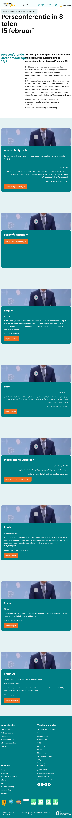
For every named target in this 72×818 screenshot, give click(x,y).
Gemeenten (42, 739)
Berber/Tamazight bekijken (16, 241)
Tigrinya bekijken (11, 700)
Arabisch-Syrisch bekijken (15, 186)
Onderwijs (41, 749)
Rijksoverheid (42, 753)
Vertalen (4, 746)
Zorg (39, 759)
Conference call (7, 739)
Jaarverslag (6, 790)
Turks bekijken (10, 626)
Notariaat (41, 746)
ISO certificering (7, 786)
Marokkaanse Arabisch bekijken (17, 479)
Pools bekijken (10, 555)
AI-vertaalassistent (8, 743)
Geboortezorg (42, 736)
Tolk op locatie (7, 733)
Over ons (4, 770)
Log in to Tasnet (46, 5)
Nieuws (4, 793)
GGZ (39, 743)
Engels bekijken (11, 338)
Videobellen (5, 736)
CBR (38, 733)
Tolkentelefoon (7, 729)
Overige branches (44, 763)
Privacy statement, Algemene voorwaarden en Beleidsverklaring (36, 813)
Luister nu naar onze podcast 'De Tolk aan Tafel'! (19, 11)
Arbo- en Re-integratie (46, 729)
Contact (4, 773)
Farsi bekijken (10, 412)
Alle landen (5, 783)
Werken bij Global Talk (10, 776)
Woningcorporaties (45, 756)
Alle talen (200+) (7, 780)
